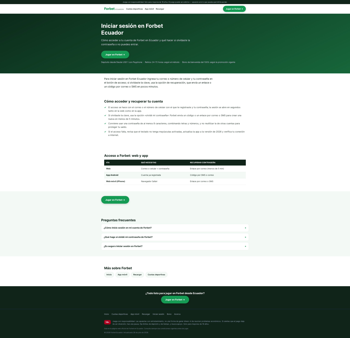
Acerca (177, 314)
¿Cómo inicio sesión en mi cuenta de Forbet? (128, 227)
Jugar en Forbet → (234, 9)
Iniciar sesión (158, 314)
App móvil (149, 9)
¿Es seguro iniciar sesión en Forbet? (123, 246)
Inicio (109, 274)
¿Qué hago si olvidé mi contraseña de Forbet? (128, 237)
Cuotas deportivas (134, 9)
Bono (169, 314)
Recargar (160, 9)
